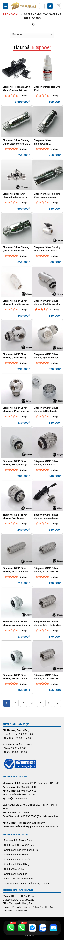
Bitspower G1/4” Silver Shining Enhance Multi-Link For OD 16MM (15, 623)
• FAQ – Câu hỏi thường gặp (18, 878)
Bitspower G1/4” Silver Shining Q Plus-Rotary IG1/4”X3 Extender (15, 409)
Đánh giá (23, 95)
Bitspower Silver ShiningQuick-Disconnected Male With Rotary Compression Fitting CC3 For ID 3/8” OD (46, 142)
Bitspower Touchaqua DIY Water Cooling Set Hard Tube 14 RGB (16, 88)
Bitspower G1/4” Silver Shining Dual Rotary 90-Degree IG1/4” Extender (46, 302)
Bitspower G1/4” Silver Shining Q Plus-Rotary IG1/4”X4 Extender (15, 356)
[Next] (57, 703)
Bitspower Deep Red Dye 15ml (47, 88)
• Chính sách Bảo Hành (15, 854)
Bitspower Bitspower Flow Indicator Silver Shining (14, 195)
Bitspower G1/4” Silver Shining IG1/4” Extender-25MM (47, 677)
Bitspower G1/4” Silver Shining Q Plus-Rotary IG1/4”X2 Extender (46, 356)
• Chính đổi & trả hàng (14, 869)
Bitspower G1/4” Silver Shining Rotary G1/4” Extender (46, 463)
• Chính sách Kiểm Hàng (16, 864)
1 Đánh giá (55, 309)
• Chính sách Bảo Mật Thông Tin (20, 850)
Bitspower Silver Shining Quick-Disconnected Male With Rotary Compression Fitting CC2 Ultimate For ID (16, 142)
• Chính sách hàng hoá (15, 874)
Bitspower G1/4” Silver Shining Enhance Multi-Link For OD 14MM (15, 677)
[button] (5, 6)
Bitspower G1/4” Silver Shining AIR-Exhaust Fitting (46, 409)
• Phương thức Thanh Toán (17, 840)
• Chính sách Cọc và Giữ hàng (19, 845)
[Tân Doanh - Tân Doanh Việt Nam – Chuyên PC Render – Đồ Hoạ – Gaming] (23, 6)
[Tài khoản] (50, 6)
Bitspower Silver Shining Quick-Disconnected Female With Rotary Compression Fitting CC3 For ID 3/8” (47, 195)
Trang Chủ (11, 14)
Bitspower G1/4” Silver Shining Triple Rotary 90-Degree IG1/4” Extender (16, 302)
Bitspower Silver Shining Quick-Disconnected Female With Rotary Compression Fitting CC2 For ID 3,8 (16, 249)
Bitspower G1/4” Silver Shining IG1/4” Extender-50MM (16, 570)
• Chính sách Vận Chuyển (16, 859)
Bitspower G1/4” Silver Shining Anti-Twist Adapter (15, 516)
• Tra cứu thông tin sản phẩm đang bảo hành (27, 883)
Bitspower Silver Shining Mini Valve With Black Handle (47, 249)
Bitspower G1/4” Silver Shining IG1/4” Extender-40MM (47, 570)
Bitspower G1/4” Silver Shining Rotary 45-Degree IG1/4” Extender (16, 463)
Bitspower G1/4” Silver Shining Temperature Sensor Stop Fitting (46, 516)
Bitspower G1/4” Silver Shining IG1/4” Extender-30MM (47, 623)
